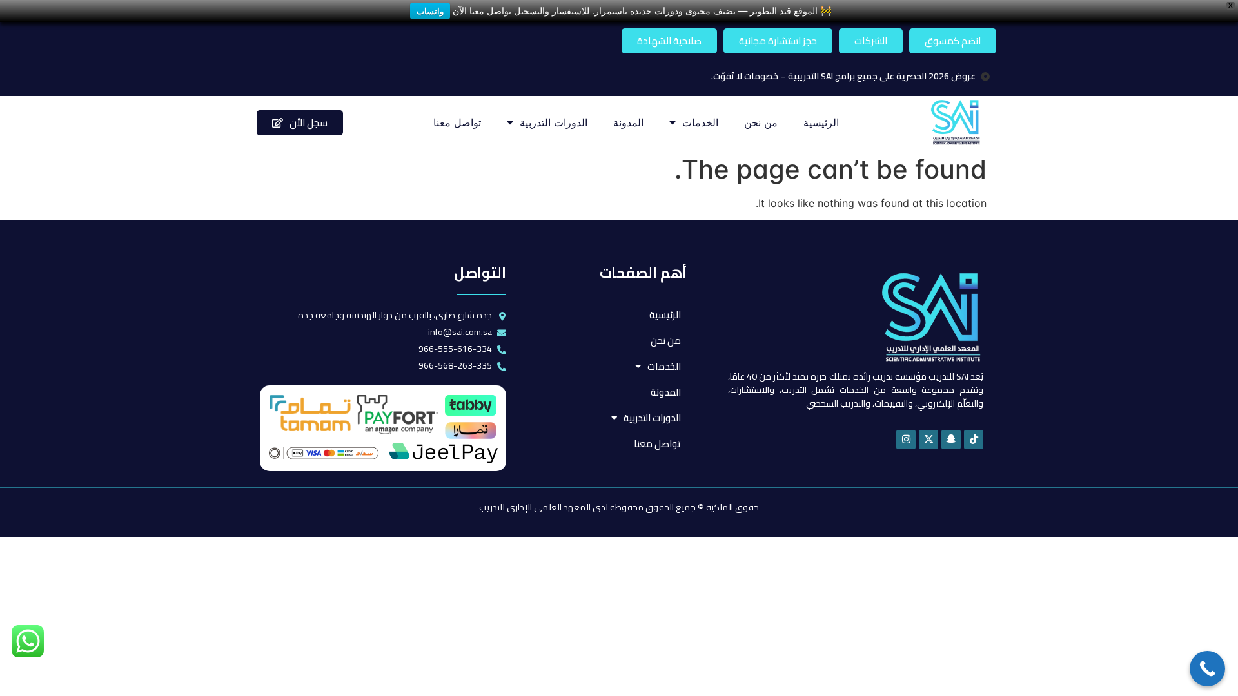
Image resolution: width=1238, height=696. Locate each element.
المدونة (628, 122)
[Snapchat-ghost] (951, 439)
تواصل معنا (457, 122)
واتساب (430, 11)
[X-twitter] (928, 439)
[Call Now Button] (1207, 668)
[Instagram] (906, 439)
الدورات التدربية (553, 122)
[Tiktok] (973, 439)
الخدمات (700, 122)
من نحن (761, 122)
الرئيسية (821, 122)
